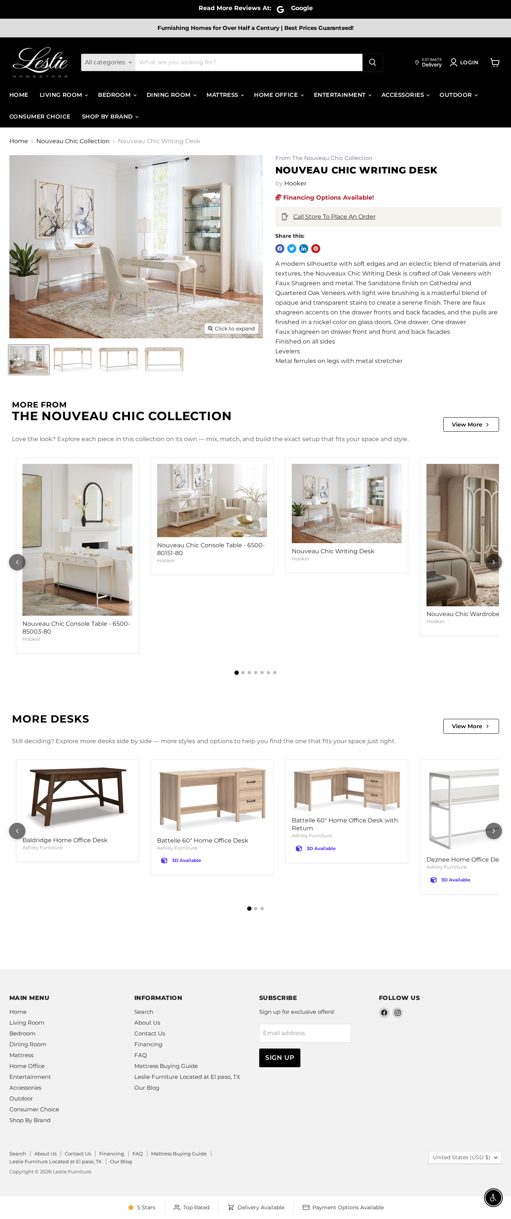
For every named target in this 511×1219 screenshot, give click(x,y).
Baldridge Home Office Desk (65, 840)
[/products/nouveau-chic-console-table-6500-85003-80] (77, 540)
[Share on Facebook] (279, 248)
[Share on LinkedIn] (303, 248)
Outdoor (457, 94)
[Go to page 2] (243, 672)
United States (461, 1157)
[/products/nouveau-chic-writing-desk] (347, 503)
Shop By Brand (108, 116)
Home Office (276, 94)
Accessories (403, 94)
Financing (148, 1044)
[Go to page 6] (268, 672)
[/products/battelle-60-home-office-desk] (212, 799)
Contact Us (149, 1033)
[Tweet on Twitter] (291, 248)
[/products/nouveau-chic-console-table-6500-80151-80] (212, 500)
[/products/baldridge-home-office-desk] (77, 799)
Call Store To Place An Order (334, 216)
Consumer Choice (40, 116)
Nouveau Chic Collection (73, 141)
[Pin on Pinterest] (315, 248)
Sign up (279, 1057)
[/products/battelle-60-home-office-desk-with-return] (347, 789)
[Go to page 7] (274, 672)
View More (467, 424)
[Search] (372, 62)
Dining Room (169, 94)
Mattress (223, 94)
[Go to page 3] (249, 672)
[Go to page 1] (236, 673)
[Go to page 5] (262, 672)
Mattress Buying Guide (166, 1065)
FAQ (140, 1055)
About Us (147, 1022)
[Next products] (494, 562)
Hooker (295, 183)
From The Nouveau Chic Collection (323, 158)
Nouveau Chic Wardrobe (463, 614)
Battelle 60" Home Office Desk (202, 840)
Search (143, 1011)
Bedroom (115, 94)
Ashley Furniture (42, 847)
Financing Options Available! (327, 197)
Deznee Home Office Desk (466, 859)
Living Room (62, 94)
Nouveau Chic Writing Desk (333, 551)
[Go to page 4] (255, 672)
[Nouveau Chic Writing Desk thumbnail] (29, 360)
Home (18, 94)
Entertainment (340, 94)
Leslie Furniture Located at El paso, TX (187, 1076)
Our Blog (146, 1087)
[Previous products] (17, 562)
